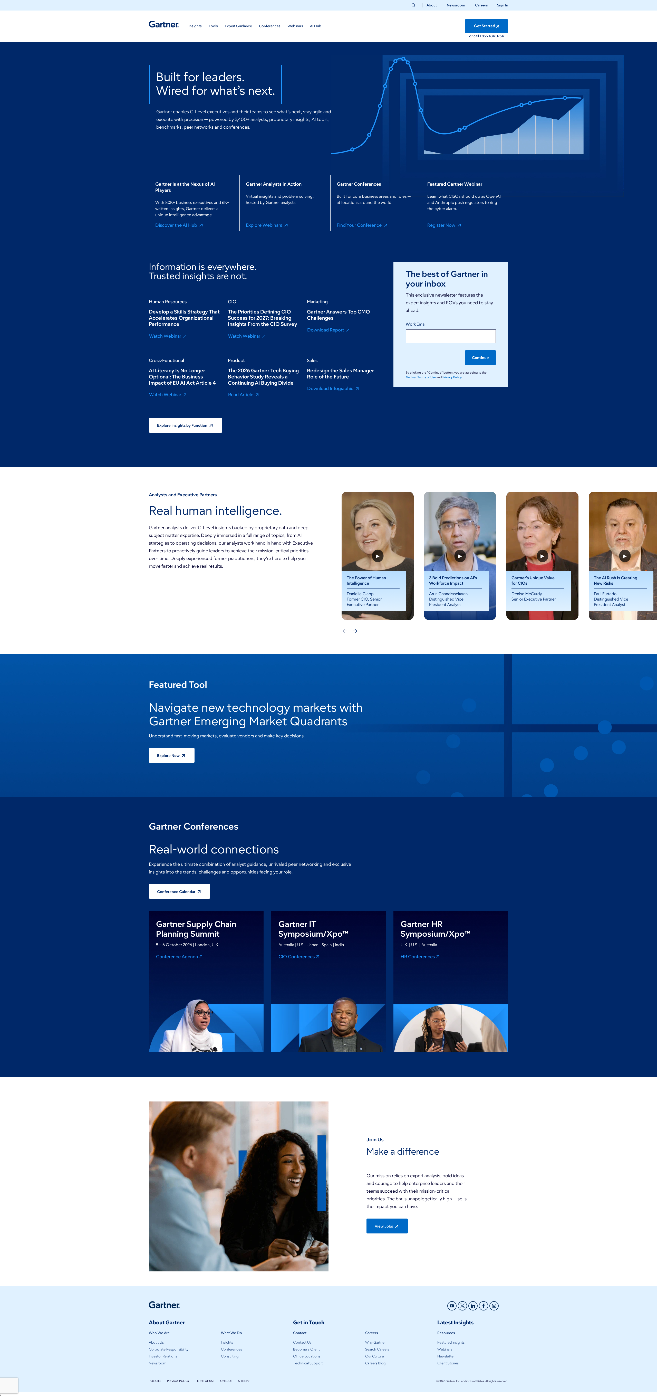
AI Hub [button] (315, 26)
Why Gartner (375, 1342)
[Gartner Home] (164, 24)
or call (474, 36)
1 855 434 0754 (492, 36)
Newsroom (456, 5)
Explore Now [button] (168, 755)
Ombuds (226, 1381)
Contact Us (302, 1342)
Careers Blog (375, 1363)
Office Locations (306, 1356)
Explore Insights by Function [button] (182, 425)
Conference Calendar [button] (176, 891)
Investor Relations (163, 1356)
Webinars (444, 1349)
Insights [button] (195, 26)
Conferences (231, 1349)
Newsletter (446, 1356)
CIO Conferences (296, 956)
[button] (500, 5)
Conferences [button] (270, 26)
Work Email (416, 324)
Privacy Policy (178, 1381)
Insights (227, 1342)
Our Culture (374, 1356)
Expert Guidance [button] (238, 26)
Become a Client (306, 1349)
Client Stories (448, 1363)
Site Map (244, 1381)
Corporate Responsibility (168, 1349)
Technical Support (308, 1363)
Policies (155, 1381)
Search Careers (377, 1349)
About (432, 5)
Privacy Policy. (452, 377)
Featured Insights (451, 1342)
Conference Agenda (177, 956)
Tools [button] (213, 26)
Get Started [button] (484, 26)
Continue (480, 357)
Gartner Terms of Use (421, 377)
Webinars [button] (295, 26)
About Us (156, 1342)
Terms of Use (204, 1381)
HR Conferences (418, 956)
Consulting (229, 1356)
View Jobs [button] (384, 1226)
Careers (481, 5)
